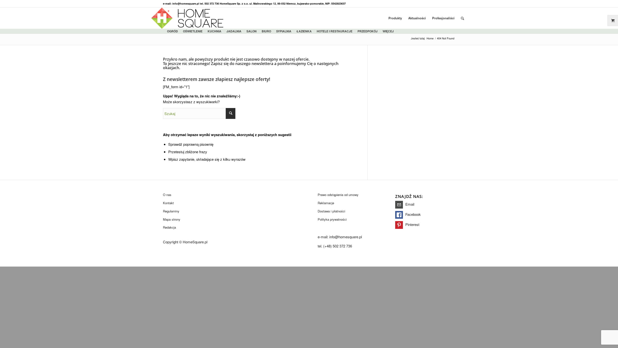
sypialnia (283, 31)
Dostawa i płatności (331, 211)
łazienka (304, 31)
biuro (266, 31)
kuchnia (214, 31)
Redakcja (169, 227)
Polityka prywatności (332, 219)
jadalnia (233, 31)
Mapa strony (171, 219)
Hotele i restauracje (334, 31)
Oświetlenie (193, 31)
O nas (167, 194)
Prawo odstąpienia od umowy (338, 194)
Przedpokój (368, 31)
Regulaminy (171, 211)
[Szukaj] (462, 18)
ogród (172, 31)
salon (251, 31)
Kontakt (168, 203)
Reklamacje (326, 203)
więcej (388, 31)
